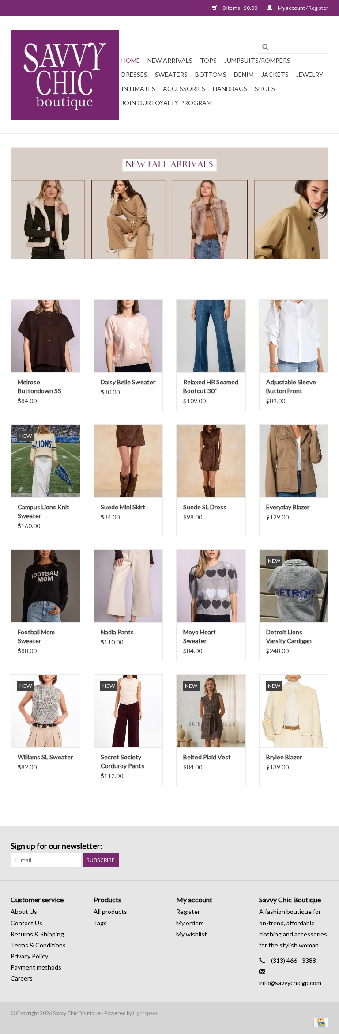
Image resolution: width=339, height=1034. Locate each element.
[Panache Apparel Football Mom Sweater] (45, 585)
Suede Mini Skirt (123, 507)
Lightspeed (146, 1013)
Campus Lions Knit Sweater (43, 511)
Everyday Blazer (287, 507)
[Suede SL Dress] (211, 460)
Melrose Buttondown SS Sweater (39, 386)
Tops (208, 60)
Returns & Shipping (37, 934)
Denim (244, 74)
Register (188, 911)
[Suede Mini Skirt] (128, 460)
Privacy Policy (29, 956)
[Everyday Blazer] (294, 460)
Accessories (184, 88)
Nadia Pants (117, 632)
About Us (24, 911)
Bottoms (210, 74)
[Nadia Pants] (128, 585)
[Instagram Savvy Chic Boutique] (321, 846)
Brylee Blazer (284, 757)
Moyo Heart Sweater (199, 636)
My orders (190, 923)
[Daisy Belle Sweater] (128, 335)
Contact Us (26, 923)
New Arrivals (169, 60)
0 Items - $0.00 (240, 7)
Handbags (230, 88)
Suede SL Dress (204, 507)
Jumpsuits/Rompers (257, 60)
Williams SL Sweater (45, 757)
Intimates (138, 88)
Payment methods (36, 967)
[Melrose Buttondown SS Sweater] (45, 335)
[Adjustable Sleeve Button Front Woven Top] (294, 335)
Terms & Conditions (38, 945)
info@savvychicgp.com (290, 982)
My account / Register (302, 7)
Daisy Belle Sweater (128, 382)
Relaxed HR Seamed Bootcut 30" (210, 386)
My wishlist (191, 934)
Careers (22, 978)
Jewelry (309, 74)
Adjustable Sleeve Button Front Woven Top (291, 386)
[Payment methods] (319, 1022)
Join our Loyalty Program (166, 102)
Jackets (275, 74)
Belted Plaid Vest (207, 757)
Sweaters (171, 74)
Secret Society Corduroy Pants (122, 761)
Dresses (134, 74)
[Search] (265, 47)
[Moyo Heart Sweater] (211, 585)
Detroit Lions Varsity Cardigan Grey (289, 636)
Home (130, 60)
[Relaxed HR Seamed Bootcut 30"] (211, 335)
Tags (100, 923)
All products (110, 911)
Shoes (265, 88)
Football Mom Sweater (36, 636)
